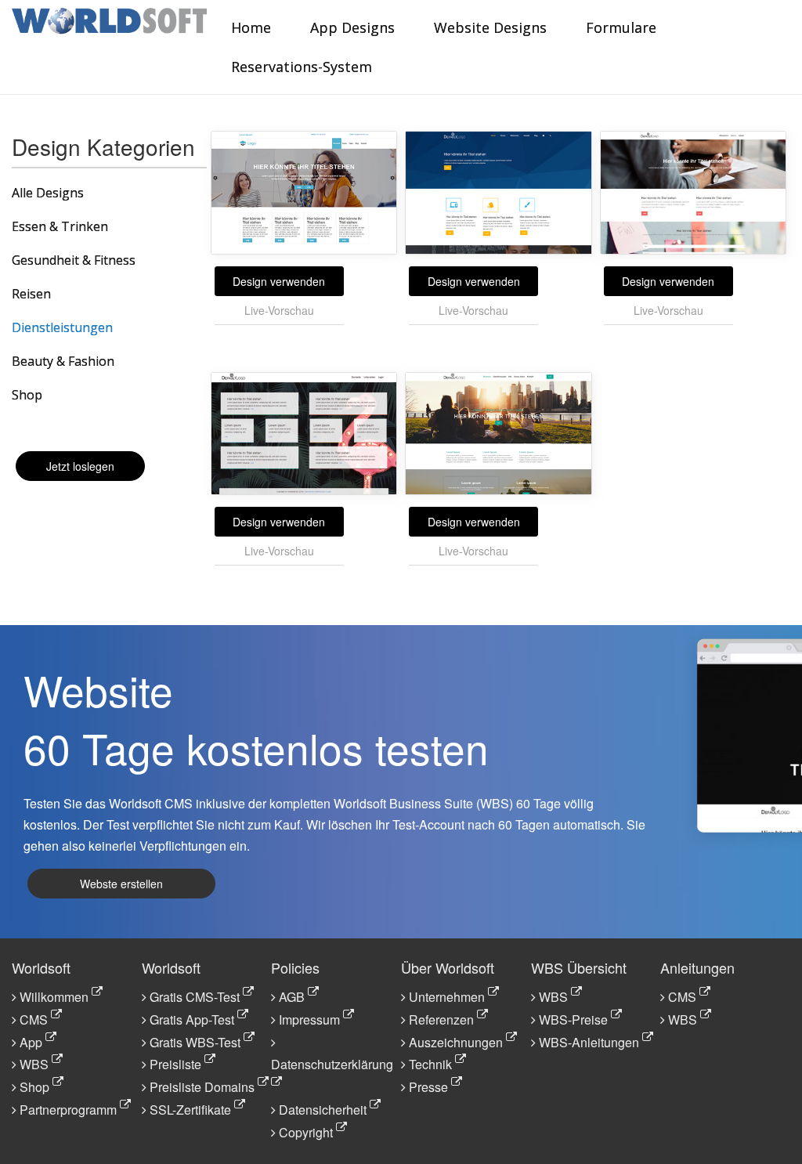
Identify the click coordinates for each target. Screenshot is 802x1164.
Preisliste (175, 1064)
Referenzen (441, 1019)
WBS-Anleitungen (589, 1042)
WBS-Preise (573, 1019)
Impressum (309, 1019)
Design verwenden (279, 281)
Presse (428, 1087)
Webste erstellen (121, 883)
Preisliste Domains (202, 1087)
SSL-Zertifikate (190, 1110)
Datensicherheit (323, 1110)
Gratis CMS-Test (194, 997)
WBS (34, 1064)
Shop (34, 1087)
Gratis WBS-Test (195, 1042)
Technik (430, 1064)
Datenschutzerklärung (332, 1064)
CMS (33, 1019)
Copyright (306, 1132)
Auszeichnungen (456, 1042)
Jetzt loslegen (80, 466)
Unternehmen (447, 997)
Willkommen (54, 997)
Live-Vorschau (279, 310)
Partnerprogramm (68, 1110)
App (30, 1042)
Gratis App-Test (191, 1019)
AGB (292, 997)
